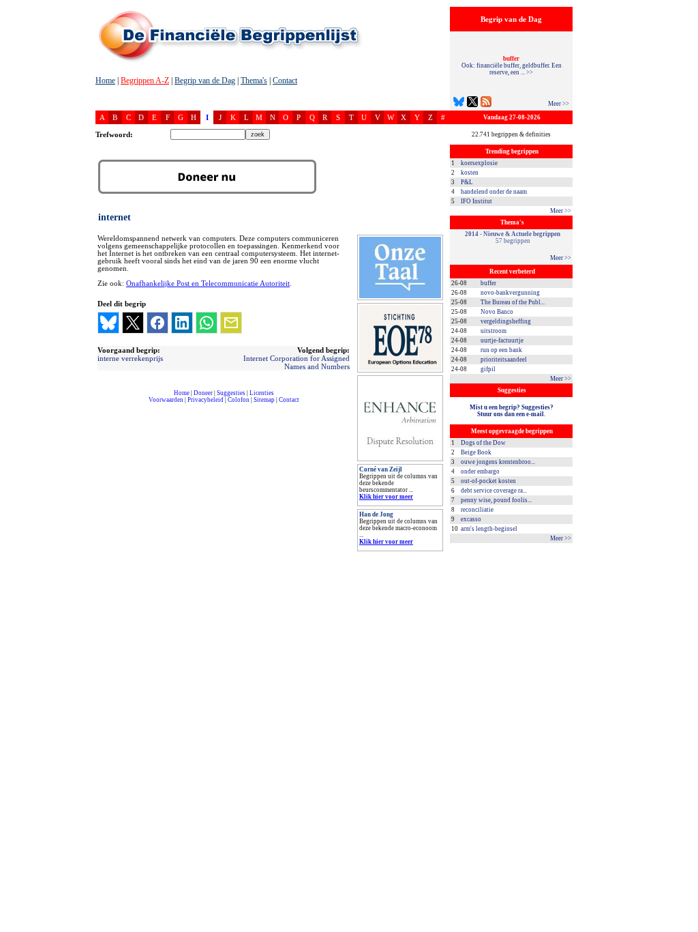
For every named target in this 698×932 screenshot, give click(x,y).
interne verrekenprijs (130, 358)
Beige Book (476, 452)
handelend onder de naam (494, 191)
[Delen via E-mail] (231, 323)
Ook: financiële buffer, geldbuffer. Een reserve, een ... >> (511, 65)
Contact (285, 80)
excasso (471, 519)
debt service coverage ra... (494, 490)
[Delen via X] (133, 323)
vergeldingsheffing (506, 321)
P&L (467, 182)
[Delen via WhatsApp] (206, 323)
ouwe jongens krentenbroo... (498, 461)
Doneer (203, 393)
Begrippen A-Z (145, 80)
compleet (102, 405)
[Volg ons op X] (472, 103)
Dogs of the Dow (483, 442)
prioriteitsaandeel (504, 359)
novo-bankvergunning (510, 292)
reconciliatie (477, 509)
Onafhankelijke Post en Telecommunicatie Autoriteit (208, 283)
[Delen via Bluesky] (108, 323)
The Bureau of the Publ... (513, 302)
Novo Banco (497, 311)
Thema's (254, 80)
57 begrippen (512, 237)
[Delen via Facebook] (157, 323)
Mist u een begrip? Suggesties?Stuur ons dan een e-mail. (511, 411)
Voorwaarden (166, 399)
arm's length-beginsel (489, 528)
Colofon (238, 399)
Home (105, 80)
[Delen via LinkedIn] (182, 323)
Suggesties (231, 393)
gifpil (488, 369)
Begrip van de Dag (204, 80)
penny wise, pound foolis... (496, 500)
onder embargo (480, 471)
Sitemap (264, 399)
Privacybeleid (205, 399)
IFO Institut (476, 201)
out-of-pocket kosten (488, 481)
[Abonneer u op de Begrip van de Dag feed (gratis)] (486, 103)
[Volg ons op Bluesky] (458, 103)
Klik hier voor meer (386, 496)
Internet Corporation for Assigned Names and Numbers (296, 362)
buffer (488, 283)
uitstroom (493, 330)
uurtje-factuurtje (502, 340)
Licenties (261, 393)
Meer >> (558, 103)
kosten (470, 172)
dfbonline (685, 928)
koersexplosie (479, 163)
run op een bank (501, 350)
